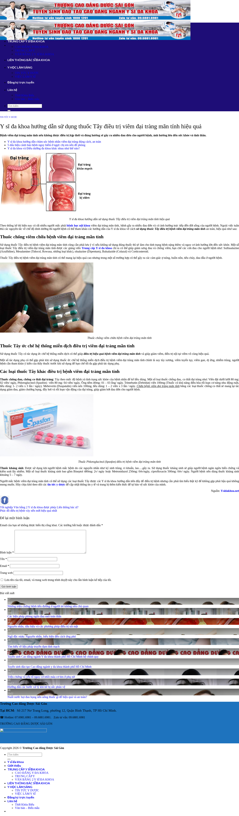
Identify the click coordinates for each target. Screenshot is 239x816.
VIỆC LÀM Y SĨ (25, 76)
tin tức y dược (56, 484)
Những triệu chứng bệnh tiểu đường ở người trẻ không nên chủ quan (48, 606)
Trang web (6, 572)
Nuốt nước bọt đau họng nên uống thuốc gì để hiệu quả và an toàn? (47, 697)
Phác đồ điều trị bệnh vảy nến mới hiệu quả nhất (28, 510)
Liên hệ (12, 89)
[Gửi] (8, 110)
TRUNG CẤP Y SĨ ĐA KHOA (26, 41)
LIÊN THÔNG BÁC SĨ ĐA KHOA (28, 60)
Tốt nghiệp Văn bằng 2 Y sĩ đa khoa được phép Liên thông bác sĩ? (39, 507)
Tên (3, 559)
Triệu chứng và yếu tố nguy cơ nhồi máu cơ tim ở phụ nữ (41, 676)
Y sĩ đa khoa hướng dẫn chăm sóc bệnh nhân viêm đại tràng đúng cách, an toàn (54, 141)
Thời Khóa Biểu (24, 95)
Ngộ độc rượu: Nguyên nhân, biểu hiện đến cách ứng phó (41, 636)
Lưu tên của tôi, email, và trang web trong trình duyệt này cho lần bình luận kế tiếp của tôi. (57, 579)
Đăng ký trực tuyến (20, 82)
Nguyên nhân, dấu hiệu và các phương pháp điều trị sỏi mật (42, 626)
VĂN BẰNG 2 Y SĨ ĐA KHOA (34, 54)
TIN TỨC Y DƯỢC (27, 73)
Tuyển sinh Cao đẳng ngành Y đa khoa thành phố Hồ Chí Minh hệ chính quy (53, 656)
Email (4, 565)
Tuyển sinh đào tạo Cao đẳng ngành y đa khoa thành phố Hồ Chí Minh (49, 666)
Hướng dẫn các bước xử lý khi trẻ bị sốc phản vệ (36, 686)
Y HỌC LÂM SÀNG (19, 67)
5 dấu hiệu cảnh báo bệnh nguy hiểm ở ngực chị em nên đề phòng (46, 145)
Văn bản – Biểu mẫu (27, 99)
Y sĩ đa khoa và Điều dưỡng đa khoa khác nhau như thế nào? (43, 148)
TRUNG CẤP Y (25, 50)
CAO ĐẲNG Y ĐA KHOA (32, 47)
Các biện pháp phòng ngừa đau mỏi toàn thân (34, 616)
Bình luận (7, 552)
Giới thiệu (14, 33)
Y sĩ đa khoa (15, 26)
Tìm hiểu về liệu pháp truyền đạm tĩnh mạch (33, 646)
